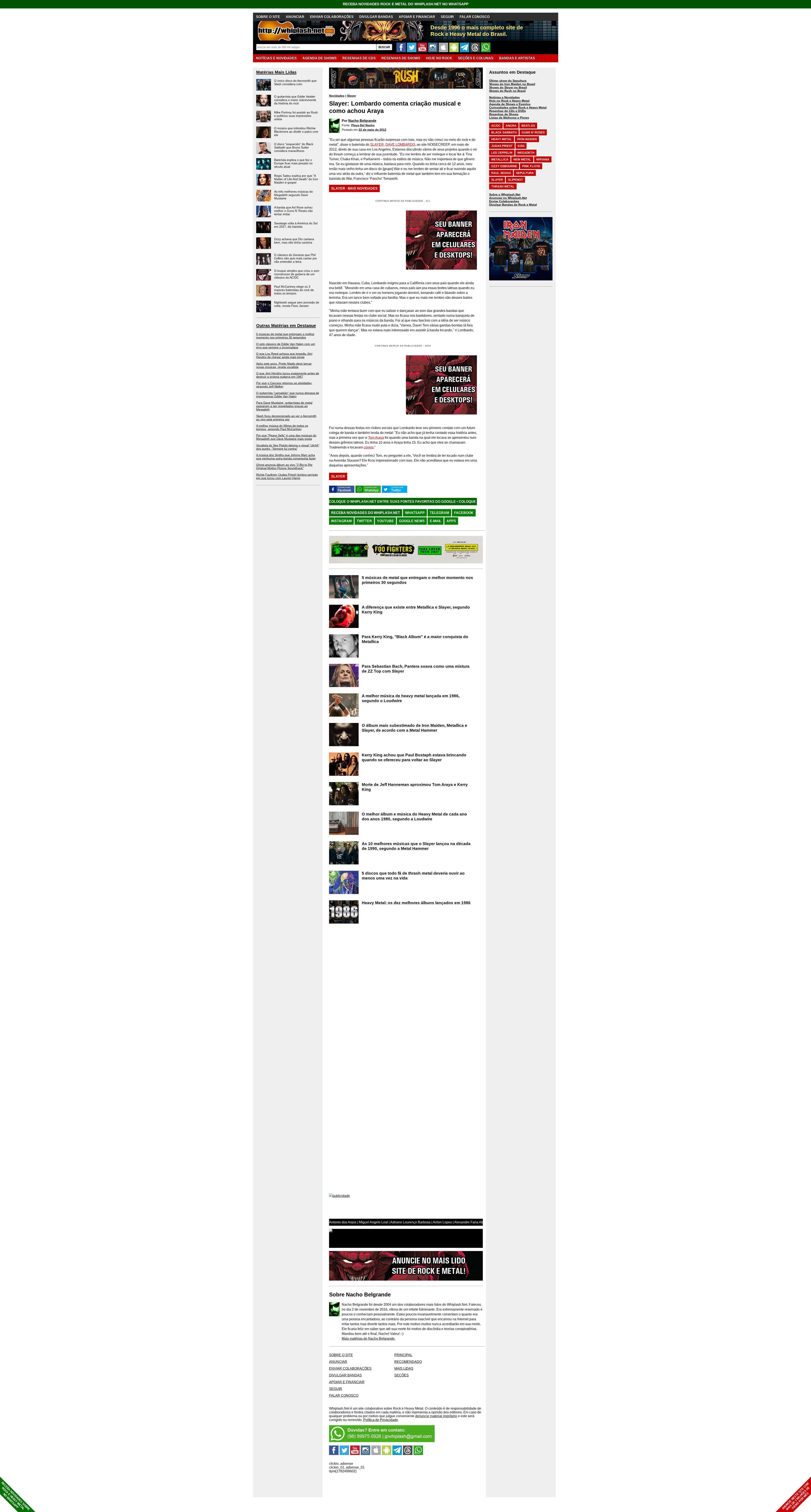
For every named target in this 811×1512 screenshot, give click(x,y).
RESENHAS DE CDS (359, 58)
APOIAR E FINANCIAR (417, 17)
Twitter (364, 521)
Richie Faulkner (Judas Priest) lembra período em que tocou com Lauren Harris (287, 476)
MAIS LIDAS (403, 1368)
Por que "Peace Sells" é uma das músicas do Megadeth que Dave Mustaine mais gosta (286, 437)
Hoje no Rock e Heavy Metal (509, 100)
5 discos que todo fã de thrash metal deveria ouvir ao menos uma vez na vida (413, 875)
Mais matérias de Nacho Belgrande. (368, 1338)
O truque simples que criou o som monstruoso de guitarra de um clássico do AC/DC (296, 274)
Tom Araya (376, 437)
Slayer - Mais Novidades (354, 188)
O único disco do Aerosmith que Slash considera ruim (295, 82)
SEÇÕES (475, 58)
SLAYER (377, 144)
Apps (451, 521)
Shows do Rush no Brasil (507, 90)
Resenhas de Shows (503, 114)
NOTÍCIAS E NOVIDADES (276, 58)
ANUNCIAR (295, 17)
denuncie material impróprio (436, 1416)
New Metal (522, 159)
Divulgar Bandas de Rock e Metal (513, 204)
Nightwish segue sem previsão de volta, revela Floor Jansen (296, 304)
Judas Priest (502, 146)
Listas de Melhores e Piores (509, 117)
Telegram (439, 513)
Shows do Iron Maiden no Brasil (512, 84)
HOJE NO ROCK (439, 58)
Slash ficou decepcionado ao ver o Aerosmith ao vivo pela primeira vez (286, 417)
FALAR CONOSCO (475, 17)
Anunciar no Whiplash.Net (508, 198)
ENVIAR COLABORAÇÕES (332, 17)
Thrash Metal (502, 186)
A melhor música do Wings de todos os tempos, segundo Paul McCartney (282, 427)
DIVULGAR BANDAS (376, 17)
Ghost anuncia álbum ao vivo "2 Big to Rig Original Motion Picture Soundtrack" (284, 466)
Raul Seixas (501, 173)
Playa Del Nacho (363, 125)
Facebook (464, 513)
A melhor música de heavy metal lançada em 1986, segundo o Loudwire (411, 698)
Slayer (351, 95)
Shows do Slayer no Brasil (508, 87)
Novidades (336, 95)
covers (369, 447)
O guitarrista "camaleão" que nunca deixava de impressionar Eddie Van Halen (287, 394)
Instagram (341, 521)
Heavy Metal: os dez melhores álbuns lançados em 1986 (416, 903)
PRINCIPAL (403, 1355)
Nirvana (542, 159)
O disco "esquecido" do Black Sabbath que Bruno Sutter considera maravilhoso (293, 147)
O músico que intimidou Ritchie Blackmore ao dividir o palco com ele (296, 131)
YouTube (385, 521)
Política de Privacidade (380, 1420)
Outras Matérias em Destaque (286, 325)
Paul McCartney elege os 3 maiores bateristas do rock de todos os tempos (294, 290)
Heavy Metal (501, 139)
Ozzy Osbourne (504, 166)
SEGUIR (447, 17)
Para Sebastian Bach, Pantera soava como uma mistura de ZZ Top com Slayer (415, 668)
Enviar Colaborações (504, 201)
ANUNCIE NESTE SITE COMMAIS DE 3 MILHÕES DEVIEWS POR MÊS (795, 1496)
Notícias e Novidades (504, 97)
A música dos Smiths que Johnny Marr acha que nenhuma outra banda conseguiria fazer (286, 456)
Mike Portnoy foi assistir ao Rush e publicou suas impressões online (296, 116)
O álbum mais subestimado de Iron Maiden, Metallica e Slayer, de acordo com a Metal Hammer (414, 727)
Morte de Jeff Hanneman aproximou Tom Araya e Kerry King (415, 787)
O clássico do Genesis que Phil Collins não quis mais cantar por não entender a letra (295, 258)
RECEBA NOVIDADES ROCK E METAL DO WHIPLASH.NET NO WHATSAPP (405, 4)
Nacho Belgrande (362, 120)
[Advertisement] (364, 384)
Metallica (499, 159)
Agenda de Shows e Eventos (510, 104)
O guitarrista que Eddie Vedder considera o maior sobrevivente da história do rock (295, 100)
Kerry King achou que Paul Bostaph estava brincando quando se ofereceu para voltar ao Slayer (414, 757)
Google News (412, 521)
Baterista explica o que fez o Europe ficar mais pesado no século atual (293, 163)
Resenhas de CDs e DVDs (507, 111)
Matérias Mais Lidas (276, 72)
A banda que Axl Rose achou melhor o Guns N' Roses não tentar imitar (293, 211)
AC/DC (496, 125)
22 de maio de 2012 (372, 129)
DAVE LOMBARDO (400, 144)
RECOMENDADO (408, 1362)
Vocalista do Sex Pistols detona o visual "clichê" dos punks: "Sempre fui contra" (287, 447)
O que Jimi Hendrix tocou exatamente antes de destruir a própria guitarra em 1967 (287, 375)
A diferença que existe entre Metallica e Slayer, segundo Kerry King (416, 609)
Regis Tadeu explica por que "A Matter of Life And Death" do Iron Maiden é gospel (296, 179)
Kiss (521, 146)
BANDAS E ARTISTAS (517, 58)
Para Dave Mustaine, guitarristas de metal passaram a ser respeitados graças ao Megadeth (284, 406)
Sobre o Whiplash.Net (504, 194)
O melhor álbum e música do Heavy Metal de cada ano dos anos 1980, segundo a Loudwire (414, 816)
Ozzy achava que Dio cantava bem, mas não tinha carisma (294, 240)
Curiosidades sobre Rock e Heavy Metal (518, 107)
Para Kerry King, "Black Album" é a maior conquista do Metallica (415, 639)
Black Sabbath (504, 132)
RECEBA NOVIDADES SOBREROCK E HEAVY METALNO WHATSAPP (15, 1496)
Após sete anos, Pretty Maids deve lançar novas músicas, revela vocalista (284, 365)
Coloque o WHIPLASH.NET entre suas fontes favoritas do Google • (388, 501)
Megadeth (525, 152)
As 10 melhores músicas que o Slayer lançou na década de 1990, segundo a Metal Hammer (416, 846)
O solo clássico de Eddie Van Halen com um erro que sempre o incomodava (285, 345)
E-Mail (435, 521)
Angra (511, 125)
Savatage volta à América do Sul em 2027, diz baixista (295, 224)
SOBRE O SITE (268, 17)
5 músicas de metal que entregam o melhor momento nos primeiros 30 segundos (285, 335)
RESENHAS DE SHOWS (400, 58)
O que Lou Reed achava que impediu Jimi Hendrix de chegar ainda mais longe (284, 355)
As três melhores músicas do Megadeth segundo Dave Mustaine (293, 195)
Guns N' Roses (533, 132)
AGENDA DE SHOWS (319, 58)
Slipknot (515, 179)
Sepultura (525, 173)
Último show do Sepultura (508, 80)
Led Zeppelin (501, 152)
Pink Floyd (531, 166)
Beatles (528, 125)
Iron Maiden (527, 139)
